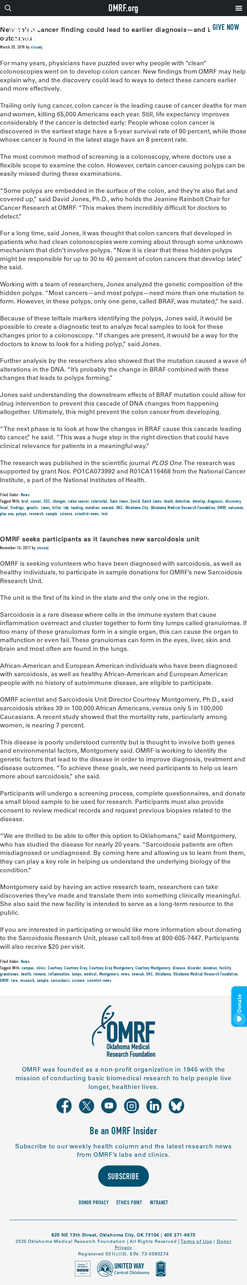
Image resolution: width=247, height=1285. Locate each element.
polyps (21, 514)
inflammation (58, 974)
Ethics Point (129, 1203)
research (36, 514)
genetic (33, 508)
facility (225, 968)
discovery (233, 501)
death (168, 501)
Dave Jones (119, 501)
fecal (4, 508)
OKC (119, 508)
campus (28, 968)
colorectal (99, 501)
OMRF (221, 508)
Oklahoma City (136, 508)
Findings (17, 508)
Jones (45, 508)
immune (39, 974)
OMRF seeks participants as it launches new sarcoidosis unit (99, 539)
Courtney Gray (75, 968)
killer (56, 508)
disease (179, 968)
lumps (77, 974)
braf (25, 501)
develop (199, 501)
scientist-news (87, 514)
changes (59, 501)
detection (182, 501)
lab (66, 508)
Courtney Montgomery (152, 968)
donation (210, 968)
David (135, 501)
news (125, 974)
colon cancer (78, 501)
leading (77, 508)
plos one (7, 514)
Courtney (55, 968)
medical (90, 974)
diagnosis (215, 501)
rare (14, 981)
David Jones (152, 501)
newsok (108, 508)
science (66, 514)
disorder (194, 968)
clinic (41, 968)
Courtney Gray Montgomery (111, 968)
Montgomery (109, 974)
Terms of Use (196, 1241)
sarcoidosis (60, 981)
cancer (36, 501)
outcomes (235, 508)
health (26, 974)
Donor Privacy (94, 1203)
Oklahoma (163, 974)
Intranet (159, 1203)
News (25, 495)
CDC (47, 501)
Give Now (226, 28)
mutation (92, 508)
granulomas (9, 974)
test (105, 514)
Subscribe (123, 1177)
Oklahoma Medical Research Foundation (183, 508)
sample (51, 514)
